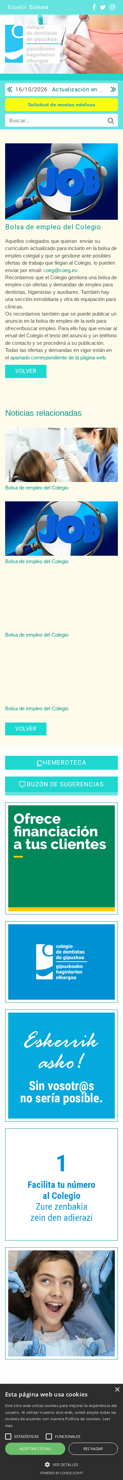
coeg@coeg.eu (60, 270)
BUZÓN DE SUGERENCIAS (65, 784)
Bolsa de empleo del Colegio (53, 227)
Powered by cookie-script (61, 1473)
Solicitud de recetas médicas (61, 104)
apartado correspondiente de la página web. (58, 357)
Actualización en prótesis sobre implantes (59, 89)
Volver (25, 371)
